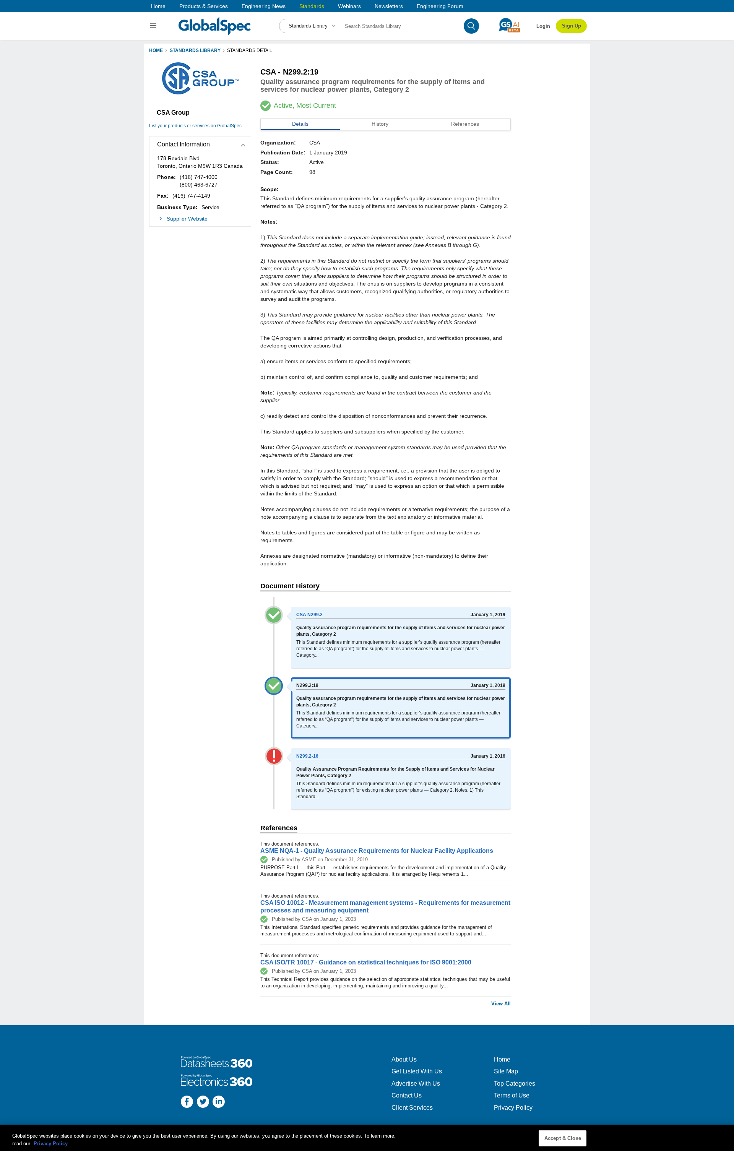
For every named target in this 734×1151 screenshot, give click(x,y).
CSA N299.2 (309, 614)
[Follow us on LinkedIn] (219, 1103)
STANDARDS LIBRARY (195, 50)
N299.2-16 (307, 756)
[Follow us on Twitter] (203, 1103)
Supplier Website (187, 219)
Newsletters (389, 6)
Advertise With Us (415, 1083)
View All (501, 1004)
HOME (156, 50)
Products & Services (203, 6)
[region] (367, 1138)
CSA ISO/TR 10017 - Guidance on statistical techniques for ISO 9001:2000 (365, 962)
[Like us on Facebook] (187, 1103)
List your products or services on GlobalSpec (195, 125)
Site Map (506, 1071)
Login (543, 26)
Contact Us (406, 1095)
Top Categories (514, 1083)
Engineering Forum (440, 6)
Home (158, 6)
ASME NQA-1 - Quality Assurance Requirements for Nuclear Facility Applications (376, 850)
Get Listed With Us (416, 1071)
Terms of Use (511, 1095)
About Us (404, 1059)
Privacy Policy (513, 1107)
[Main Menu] (154, 26)
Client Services (412, 1107)
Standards (311, 6)
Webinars (349, 6)
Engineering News (264, 6)
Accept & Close (562, 1138)
